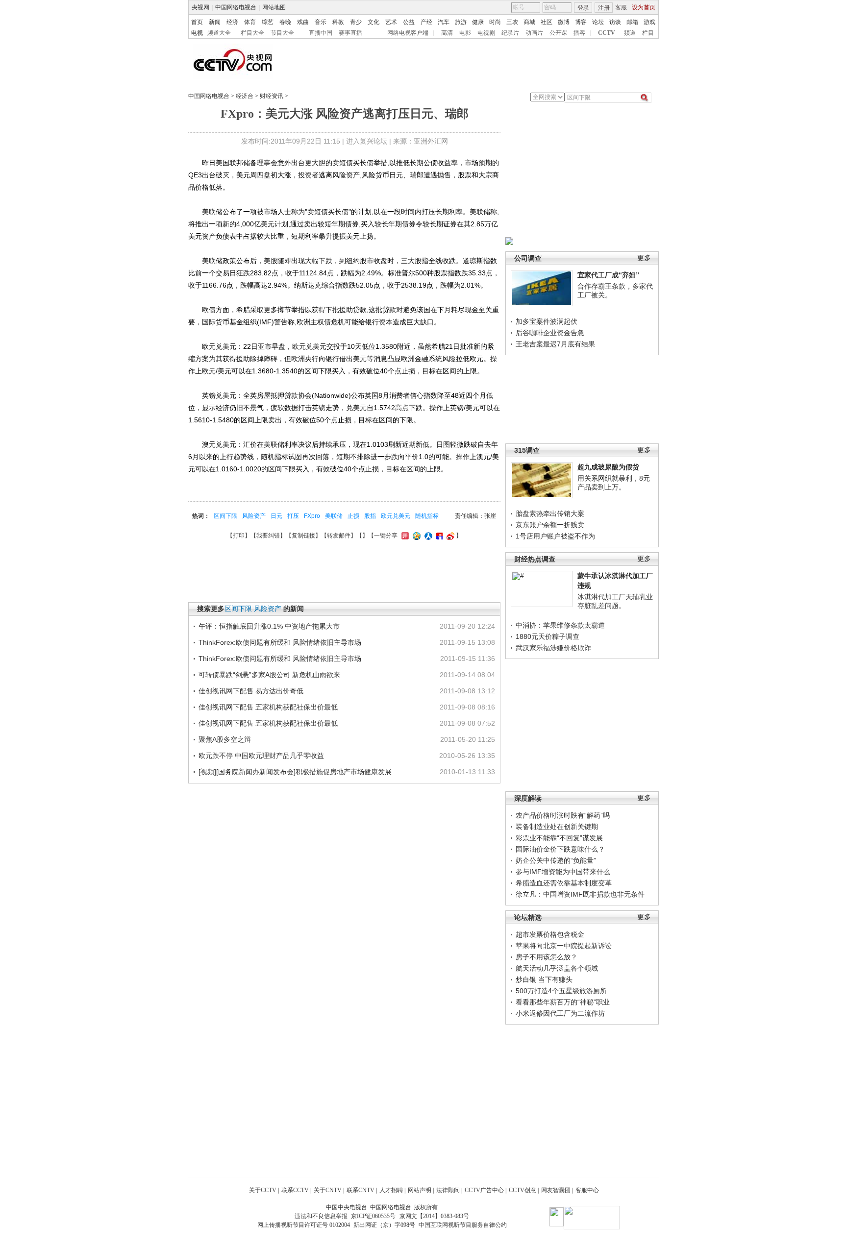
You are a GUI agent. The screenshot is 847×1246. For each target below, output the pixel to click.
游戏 (649, 22)
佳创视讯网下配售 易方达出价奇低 (251, 691)
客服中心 (587, 1190)
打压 (293, 516)
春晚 (285, 22)
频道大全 (219, 32)
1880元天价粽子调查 (547, 636)
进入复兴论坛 (366, 141)
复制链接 (303, 535)
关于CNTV (328, 1190)
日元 (276, 516)
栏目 (648, 32)
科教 (338, 22)
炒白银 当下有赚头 (544, 979)
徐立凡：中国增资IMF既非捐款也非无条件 (580, 894)
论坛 (598, 22)
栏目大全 (252, 32)
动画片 (534, 32)
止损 (353, 516)
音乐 (320, 22)
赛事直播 (350, 32)
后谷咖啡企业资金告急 (550, 333)
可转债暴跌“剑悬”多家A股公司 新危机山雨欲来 (269, 675)
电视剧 (486, 32)
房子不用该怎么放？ (546, 957)
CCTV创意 (522, 1190)
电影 (465, 32)
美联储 (334, 516)
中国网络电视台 (235, 7)
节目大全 (282, 32)
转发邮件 (338, 535)
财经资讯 (271, 96)
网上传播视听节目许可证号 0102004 (303, 1225)
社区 (546, 22)
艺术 (391, 22)
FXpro (312, 516)
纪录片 (510, 32)
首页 (197, 22)
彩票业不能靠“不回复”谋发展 (559, 838)
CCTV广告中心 (484, 1190)
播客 (579, 32)
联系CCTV (295, 1190)
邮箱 (632, 22)
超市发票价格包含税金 (550, 934)
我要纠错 (268, 535)
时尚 (495, 22)
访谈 (615, 22)
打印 (239, 535)
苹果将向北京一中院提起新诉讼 (564, 946)
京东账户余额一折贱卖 (550, 525)
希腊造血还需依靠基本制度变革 (564, 883)
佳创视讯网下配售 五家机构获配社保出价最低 (268, 707)
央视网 (200, 7)
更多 (644, 258)
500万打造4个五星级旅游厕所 (561, 991)
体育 (250, 22)
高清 (447, 32)
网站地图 (274, 7)
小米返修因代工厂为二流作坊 (560, 1013)
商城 (529, 22)
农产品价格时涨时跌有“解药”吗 (563, 815)
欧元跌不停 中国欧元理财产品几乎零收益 (261, 755)
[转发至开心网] (404, 535)
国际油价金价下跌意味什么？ (560, 849)
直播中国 (320, 32)
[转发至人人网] (427, 535)
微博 (564, 22)
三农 (512, 22)
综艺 (268, 22)
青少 (356, 22)
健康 (478, 22)
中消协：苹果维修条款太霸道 (560, 625)
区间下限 (225, 516)
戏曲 (303, 22)
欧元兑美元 (395, 516)
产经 (426, 22)
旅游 (461, 22)
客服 (621, 7)
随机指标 (427, 516)
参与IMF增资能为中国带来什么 (563, 872)
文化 (373, 22)
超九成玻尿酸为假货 (608, 467)
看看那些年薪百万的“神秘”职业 (563, 1002)
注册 (604, 7)
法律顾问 (448, 1190)
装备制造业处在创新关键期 (557, 827)
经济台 (244, 96)
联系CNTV (360, 1190)
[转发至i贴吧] (438, 535)
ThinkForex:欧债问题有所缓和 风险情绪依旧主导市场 (280, 642)
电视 (197, 32)
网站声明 (419, 1190)
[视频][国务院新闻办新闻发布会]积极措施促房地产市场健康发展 (295, 772)
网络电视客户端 (407, 32)
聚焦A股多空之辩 (225, 739)
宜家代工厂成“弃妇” (608, 275)
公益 (409, 22)
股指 (370, 516)
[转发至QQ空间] (415, 535)
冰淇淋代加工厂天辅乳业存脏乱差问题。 (615, 601)
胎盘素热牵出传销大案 (550, 513)
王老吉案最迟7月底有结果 (555, 344)
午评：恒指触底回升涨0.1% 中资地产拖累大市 (269, 626)
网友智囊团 (556, 1190)
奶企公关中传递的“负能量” (556, 860)
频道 (630, 32)
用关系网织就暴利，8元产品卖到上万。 (613, 482)
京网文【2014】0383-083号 (434, 1216)
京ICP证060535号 (373, 1216)
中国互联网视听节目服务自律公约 (463, 1225)
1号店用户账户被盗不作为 (555, 536)
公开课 (558, 32)
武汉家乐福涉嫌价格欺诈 (553, 648)
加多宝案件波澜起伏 (546, 321)
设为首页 (643, 7)
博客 (581, 22)
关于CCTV (262, 1190)
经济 (232, 22)
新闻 (215, 22)
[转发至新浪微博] (449, 535)
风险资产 (254, 516)
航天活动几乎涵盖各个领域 (557, 968)
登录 (583, 7)
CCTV (606, 32)
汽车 (443, 22)
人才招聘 (391, 1190)
